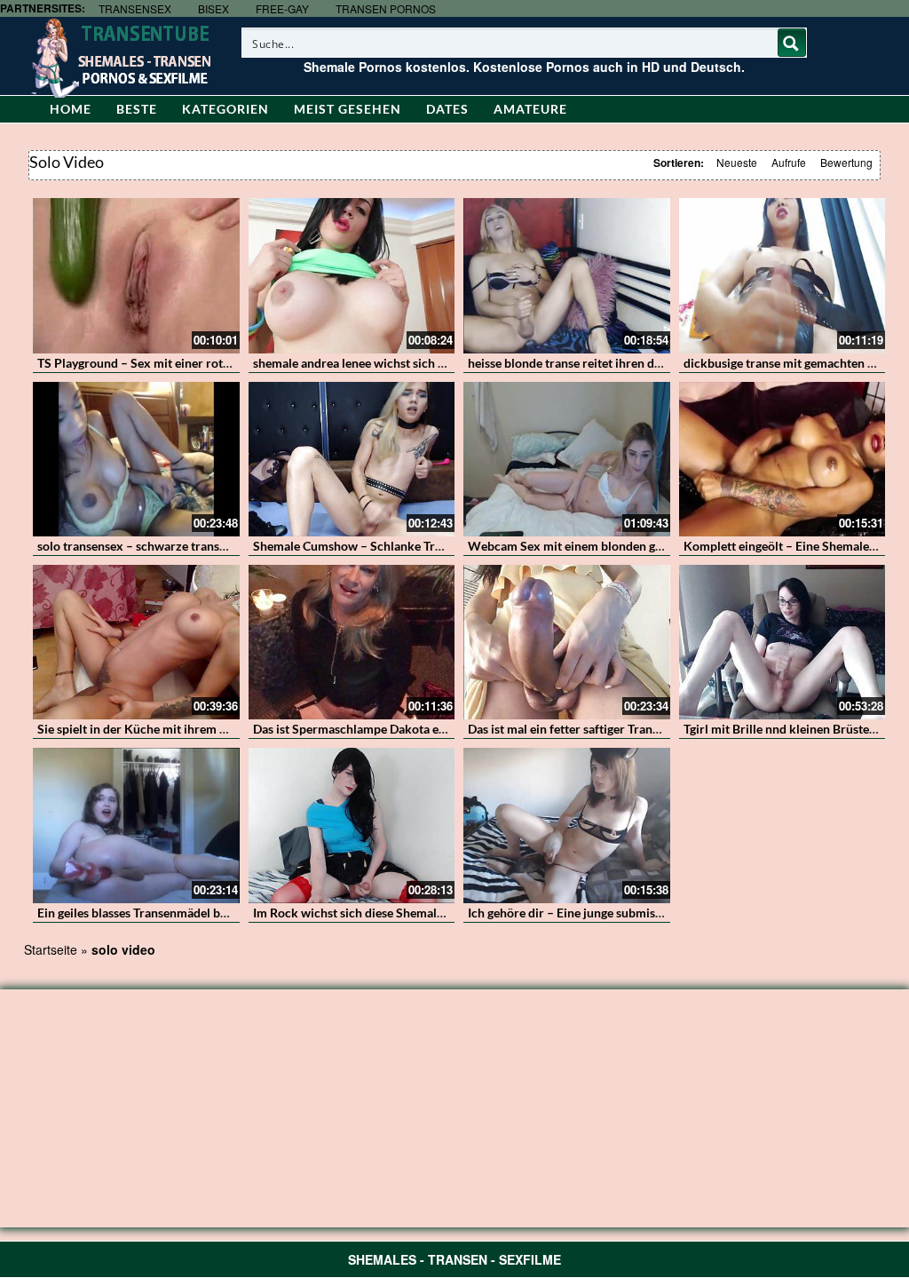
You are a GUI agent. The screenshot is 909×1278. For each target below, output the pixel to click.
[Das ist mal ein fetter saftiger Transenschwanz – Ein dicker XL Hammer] (566, 642)
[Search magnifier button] (792, 42)
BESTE (136, 108)
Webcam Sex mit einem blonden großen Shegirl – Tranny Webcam (651, 545)
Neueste (736, 162)
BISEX (213, 8)
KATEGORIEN (225, 108)
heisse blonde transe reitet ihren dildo (572, 362)
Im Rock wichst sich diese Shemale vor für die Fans (392, 912)
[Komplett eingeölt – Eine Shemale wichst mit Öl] (782, 459)
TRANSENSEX (135, 8)
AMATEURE (530, 108)
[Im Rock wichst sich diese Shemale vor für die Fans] (352, 825)
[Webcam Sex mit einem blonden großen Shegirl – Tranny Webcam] (566, 459)
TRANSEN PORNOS (386, 8)
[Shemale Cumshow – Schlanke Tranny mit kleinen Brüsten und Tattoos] (352, 459)
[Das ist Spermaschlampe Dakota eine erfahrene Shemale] (352, 642)
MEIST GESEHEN (347, 108)
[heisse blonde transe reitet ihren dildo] (566, 275)
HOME (70, 108)
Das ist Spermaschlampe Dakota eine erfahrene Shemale (407, 728)
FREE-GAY (282, 8)
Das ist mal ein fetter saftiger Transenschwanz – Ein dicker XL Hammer (662, 728)
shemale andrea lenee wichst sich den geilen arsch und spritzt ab (429, 362)
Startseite (50, 949)
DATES (447, 108)
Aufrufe (788, 162)
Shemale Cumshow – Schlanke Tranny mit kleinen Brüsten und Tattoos (446, 545)
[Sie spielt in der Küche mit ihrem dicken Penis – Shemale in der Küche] (136, 642)
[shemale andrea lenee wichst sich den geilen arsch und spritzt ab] (352, 275)
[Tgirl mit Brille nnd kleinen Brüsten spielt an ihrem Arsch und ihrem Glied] (782, 642)
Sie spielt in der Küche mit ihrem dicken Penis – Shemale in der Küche (229, 728)
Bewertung (846, 162)
